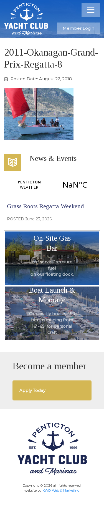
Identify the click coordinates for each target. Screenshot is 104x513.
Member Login (78, 28)
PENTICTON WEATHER (52, 184)
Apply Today (32, 390)
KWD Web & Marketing (61, 490)
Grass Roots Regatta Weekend (45, 206)
